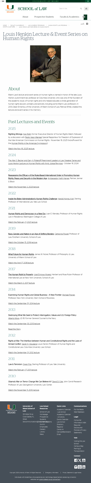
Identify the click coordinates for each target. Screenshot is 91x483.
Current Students (46, 422)
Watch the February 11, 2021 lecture (22, 222)
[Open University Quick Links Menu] (88, 1)
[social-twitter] (80, 460)
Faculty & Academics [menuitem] (69, 17)
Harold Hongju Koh (66, 199)
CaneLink (60, 429)
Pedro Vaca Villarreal (33, 137)
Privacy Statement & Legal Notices (72, 472)
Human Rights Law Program (57, 25)
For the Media (79, 409)
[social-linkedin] (83, 467)
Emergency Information (51, 472)
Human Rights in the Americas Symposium (29, 143)
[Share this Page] (87, 24)
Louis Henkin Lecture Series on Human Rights (34, 27)
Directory (60, 424)
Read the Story (14, 329)
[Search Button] (81, 9)
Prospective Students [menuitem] (44, 17)
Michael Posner (68, 295)
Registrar (60, 427)
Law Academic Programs (36, 25)
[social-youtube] (83, 460)
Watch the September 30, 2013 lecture (24, 324)
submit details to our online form (49, 479)
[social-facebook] (75, 460)
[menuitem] (85, 17)
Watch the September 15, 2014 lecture (24, 303)
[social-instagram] (75, 467)
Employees (44, 427)
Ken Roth (27, 134)
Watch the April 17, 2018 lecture (21, 263)
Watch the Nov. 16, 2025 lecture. (21, 149)
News (42, 434)
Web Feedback (79, 412)
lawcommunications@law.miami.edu (35, 422)
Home (5, 25)
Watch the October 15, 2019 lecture (22, 242)
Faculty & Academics (18, 25)
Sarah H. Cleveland (29, 344)
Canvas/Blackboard (64, 432)
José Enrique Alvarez (42, 275)
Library (42, 432)
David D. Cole (57, 382)
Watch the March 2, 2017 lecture (21, 283)
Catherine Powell (62, 234)
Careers (42, 429)
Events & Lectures (9, 27)
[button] (86, 476)
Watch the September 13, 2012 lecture (24, 353)
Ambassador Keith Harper (58, 178)
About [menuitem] (25, 17)
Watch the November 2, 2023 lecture (23, 187)
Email (59, 434)
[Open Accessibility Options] (3, 1)
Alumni (42, 424)
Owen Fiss (27, 364)
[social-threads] (80, 467)
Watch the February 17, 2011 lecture (22, 370)
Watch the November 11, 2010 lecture (23, 390)
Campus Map (78, 446)
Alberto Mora (13, 318)
